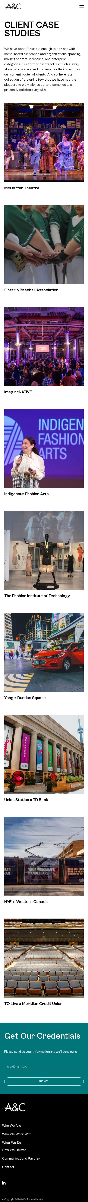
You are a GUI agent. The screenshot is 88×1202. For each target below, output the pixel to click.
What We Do (11, 1143)
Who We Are (11, 1126)
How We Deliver (14, 1150)
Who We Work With (16, 1134)
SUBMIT (43, 1081)
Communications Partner (21, 1158)
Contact (8, 1167)
